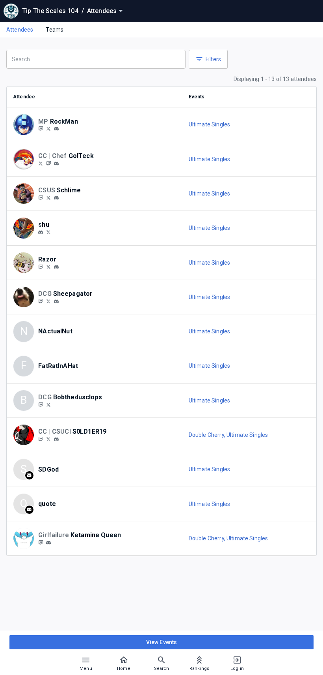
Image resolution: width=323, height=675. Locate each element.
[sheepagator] (40, 301)
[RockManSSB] (48, 129)
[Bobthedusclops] (48, 404)
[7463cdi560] (48, 542)
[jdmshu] (48, 232)
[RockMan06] (40, 129)
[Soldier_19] (40, 439)
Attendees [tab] (19, 29)
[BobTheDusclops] (40, 404)
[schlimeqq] (40, 197)
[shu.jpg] (40, 232)
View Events (161, 642)
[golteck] (40, 163)
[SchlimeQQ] (48, 197)
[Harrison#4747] (56, 198)
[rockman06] (56, 129)
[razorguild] (40, 266)
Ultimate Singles (209, 124)
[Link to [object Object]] (25, 124)
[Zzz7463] (40, 542)
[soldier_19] (56, 439)
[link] (56, 129)
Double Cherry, (207, 435)
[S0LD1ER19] (48, 439)
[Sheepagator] (48, 301)
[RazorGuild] (48, 266)
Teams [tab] (54, 29)
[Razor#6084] (56, 267)
